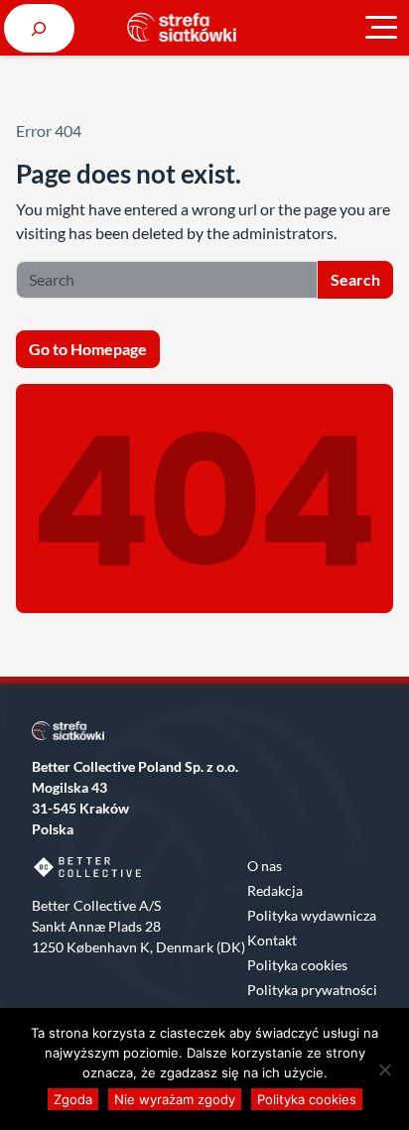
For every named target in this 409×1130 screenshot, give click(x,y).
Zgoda (73, 1099)
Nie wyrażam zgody (174, 1099)
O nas (264, 865)
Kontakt (272, 940)
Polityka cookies (297, 964)
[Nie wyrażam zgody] (384, 1069)
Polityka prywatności (312, 989)
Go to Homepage (88, 348)
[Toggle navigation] (381, 28)
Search (355, 279)
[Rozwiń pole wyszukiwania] (39, 28)
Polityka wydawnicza (311, 915)
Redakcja (275, 890)
